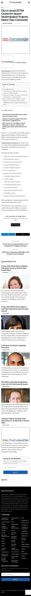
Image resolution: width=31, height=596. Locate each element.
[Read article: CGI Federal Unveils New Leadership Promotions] (15, 359)
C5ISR (3, 541)
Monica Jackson (7, 23)
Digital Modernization (15, 527)
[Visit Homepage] (15, 2)
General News (15, 552)
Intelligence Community (24, 528)
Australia (3, 530)
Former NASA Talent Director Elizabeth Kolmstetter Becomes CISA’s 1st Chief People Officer (14, 268)
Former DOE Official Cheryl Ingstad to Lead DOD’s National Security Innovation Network (15, 309)
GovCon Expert (15, 554)
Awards (7, 7)
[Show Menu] (2, 2)
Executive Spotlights (14, 537)
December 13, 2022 (14, 272)
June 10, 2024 (13, 425)
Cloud (2, 546)
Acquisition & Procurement (4, 518)
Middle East (24, 536)
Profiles (23, 549)
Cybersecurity (5, 552)
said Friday (7, 133)
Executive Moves (14, 533)
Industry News (25, 522)
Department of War (15, 518)
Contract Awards (3, 548)
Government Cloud (14, 557)
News (22, 542)
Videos (23, 556)
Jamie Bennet (5, 272)
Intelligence (24, 525)
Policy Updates (25, 544)
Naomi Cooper (5, 313)
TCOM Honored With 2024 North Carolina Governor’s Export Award (15, 92)
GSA (22, 518)
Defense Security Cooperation (4, 559)
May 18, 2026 (13, 313)
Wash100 (23, 558)
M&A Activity (24, 533)
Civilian (3, 543)
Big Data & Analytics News (5, 535)
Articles (3, 524)
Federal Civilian (13, 541)
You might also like (8, 89)
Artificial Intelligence (4, 527)
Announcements (5, 522)
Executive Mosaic (12, 590)
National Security (23, 538)
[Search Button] (29, 2)
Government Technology (14, 561)
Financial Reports (13, 544)
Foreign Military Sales (15, 548)
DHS (12, 522)
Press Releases (25, 546)
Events (13, 530)
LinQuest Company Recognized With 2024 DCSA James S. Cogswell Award (15, 96)
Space (22, 551)
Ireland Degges (6, 349)
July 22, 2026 (17, 23)
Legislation (24, 531)
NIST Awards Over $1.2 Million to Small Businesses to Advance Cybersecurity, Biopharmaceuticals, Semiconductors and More (15, 101)
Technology (24, 553)
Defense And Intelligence (4, 555)
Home (2, 7)
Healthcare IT (25, 520)
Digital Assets (14, 524)
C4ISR (3, 539)
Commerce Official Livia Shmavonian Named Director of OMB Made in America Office (15, 421)
